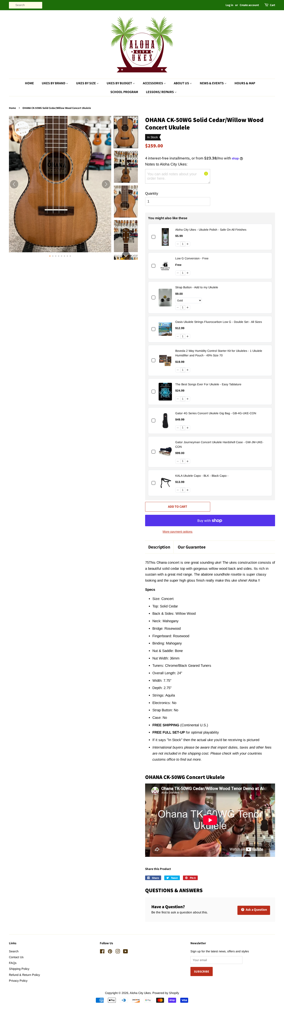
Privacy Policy (18, 980)
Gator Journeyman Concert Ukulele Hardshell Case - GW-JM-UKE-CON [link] (219, 444)
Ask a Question (256, 909)
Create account (249, 5)
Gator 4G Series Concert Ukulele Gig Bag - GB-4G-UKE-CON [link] (215, 413)
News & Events (212, 83)
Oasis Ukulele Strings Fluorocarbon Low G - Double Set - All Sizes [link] (218, 321)
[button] (126, 132)
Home (29, 83)
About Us (182, 83)
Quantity (151, 193)
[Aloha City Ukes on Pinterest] (110, 952)
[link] (165, 237)
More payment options (178, 531)
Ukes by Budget (120, 83)
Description (159, 547)
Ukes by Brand (54, 83)
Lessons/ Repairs (160, 92)
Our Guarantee (192, 547)
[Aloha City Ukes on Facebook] (102, 952)
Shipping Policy (19, 968)
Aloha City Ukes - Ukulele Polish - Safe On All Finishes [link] (210, 229)
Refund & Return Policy (24, 974)
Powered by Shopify (165, 993)
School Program (124, 92)
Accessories (153, 83)
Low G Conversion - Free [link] (192, 258)
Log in (229, 5)
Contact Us (16, 957)
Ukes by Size (86, 83)
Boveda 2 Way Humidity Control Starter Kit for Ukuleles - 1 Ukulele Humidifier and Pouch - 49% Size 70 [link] (218, 353)
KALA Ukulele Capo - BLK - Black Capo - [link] (201, 475)
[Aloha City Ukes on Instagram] (117, 952)
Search (14, 951)
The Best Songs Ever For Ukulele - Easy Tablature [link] (208, 384)
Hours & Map (245, 83)
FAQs (12, 963)
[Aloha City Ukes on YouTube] (125, 952)
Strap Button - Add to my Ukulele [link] (196, 287)
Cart (272, 5)
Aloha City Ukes (140, 993)
